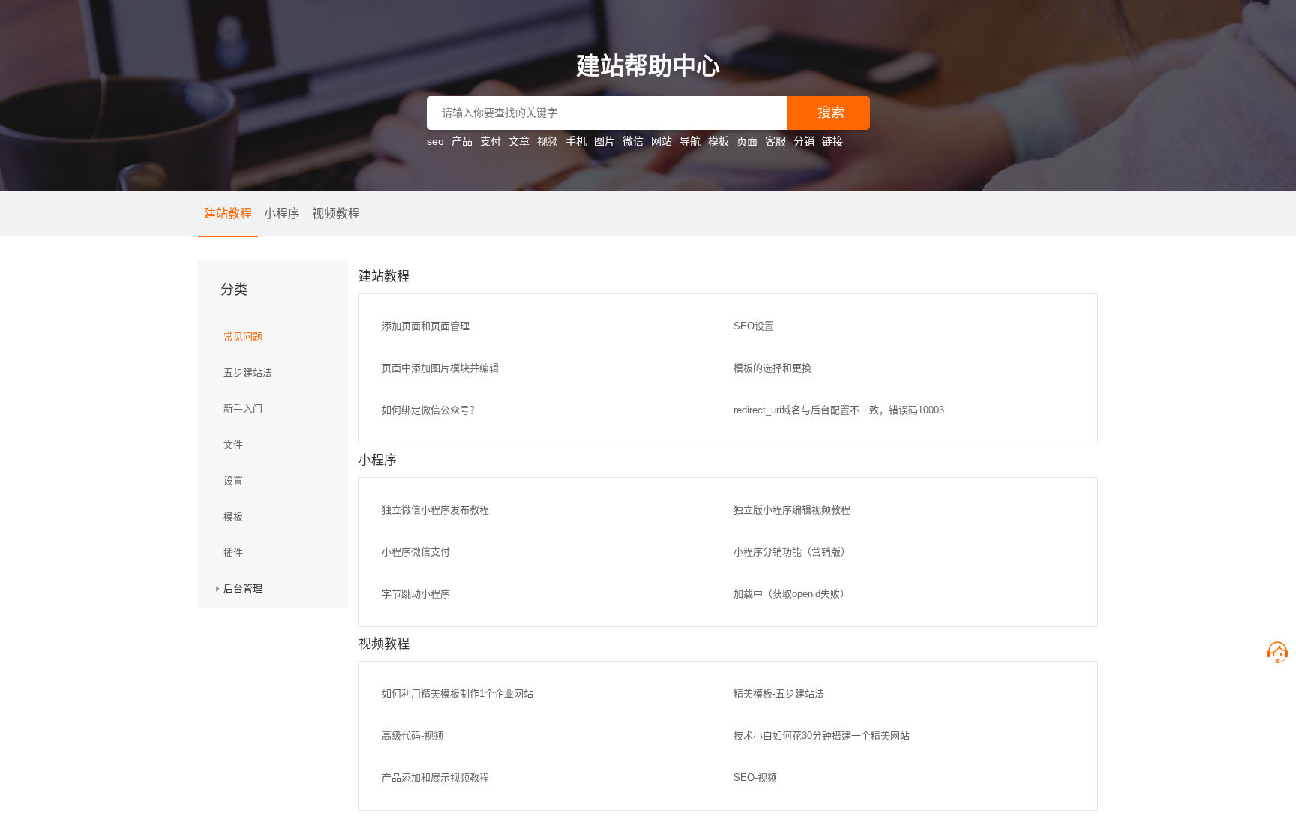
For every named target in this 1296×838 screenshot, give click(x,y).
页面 (747, 141)
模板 (718, 141)
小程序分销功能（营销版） (792, 551)
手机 (576, 141)
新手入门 (243, 408)
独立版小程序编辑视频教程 (792, 509)
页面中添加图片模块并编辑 (440, 368)
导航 (690, 141)
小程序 (282, 213)
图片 (604, 141)
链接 (832, 141)
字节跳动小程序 (416, 593)
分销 (804, 141)
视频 (547, 141)
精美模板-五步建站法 (779, 693)
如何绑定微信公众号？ (430, 410)
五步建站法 (248, 372)
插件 (233, 552)
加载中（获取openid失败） (792, 593)
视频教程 (336, 213)
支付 (490, 141)
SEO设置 (754, 326)
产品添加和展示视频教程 (435, 777)
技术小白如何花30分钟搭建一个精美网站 (822, 735)
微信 (633, 141)
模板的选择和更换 (773, 368)
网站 (661, 141)
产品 (462, 141)
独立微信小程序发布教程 (435, 509)
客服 (775, 141)
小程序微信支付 (416, 551)
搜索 (831, 112)
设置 (233, 480)
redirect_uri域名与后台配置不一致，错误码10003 (839, 410)
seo (435, 141)
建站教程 (228, 213)
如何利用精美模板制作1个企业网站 (457, 693)
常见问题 (243, 336)
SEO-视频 (755, 777)
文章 (519, 141)
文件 (233, 444)
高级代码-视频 (412, 735)
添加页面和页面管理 (426, 326)
